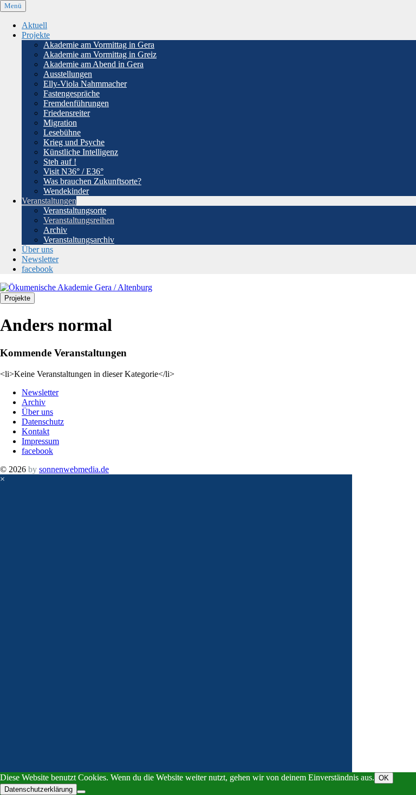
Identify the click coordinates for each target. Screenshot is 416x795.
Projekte (36, 35)
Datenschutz (43, 421)
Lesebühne (62, 132)
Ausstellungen (67, 74)
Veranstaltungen (49, 200)
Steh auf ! (59, 161)
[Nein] (81, 791)
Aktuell (34, 25)
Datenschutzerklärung (38, 789)
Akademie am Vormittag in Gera (98, 44)
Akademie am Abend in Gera (93, 64)
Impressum (40, 441)
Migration (60, 122)
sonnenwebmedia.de (74, 469)
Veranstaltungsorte (74, 210)
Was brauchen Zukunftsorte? (92, 181)
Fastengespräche (71, 93)
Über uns (37, 249)
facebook (37, 268)
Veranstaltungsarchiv (78, 239)
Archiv (55, 229)
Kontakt (35, 431)
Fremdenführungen (76, 103)
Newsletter (40, 259)
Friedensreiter (66, 113)
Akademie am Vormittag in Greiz (100, 54)
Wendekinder (66, 191)
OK (384, 778)
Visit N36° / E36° (73, 171)
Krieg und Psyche (74, 142)
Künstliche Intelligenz (80, 152)
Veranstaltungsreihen (78, 220)
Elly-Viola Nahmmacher (85, 83)
